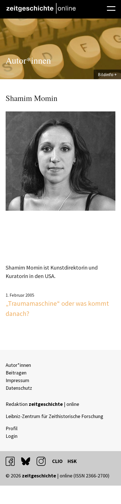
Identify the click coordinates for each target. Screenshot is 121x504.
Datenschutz (19, 388)
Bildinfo (105, 74)
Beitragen (16, 372)
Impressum (17, 380)
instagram (44, 461)
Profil (11, 428)
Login (11, 436)
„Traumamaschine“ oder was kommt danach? (57, 308)
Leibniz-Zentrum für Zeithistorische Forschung (54, 416)
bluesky (28, 461)
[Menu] (111, 7)
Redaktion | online (42, 404)
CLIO (57, 461)
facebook (13, 461)
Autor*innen (18, 365)
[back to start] (41, 8)
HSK (72, 461)
